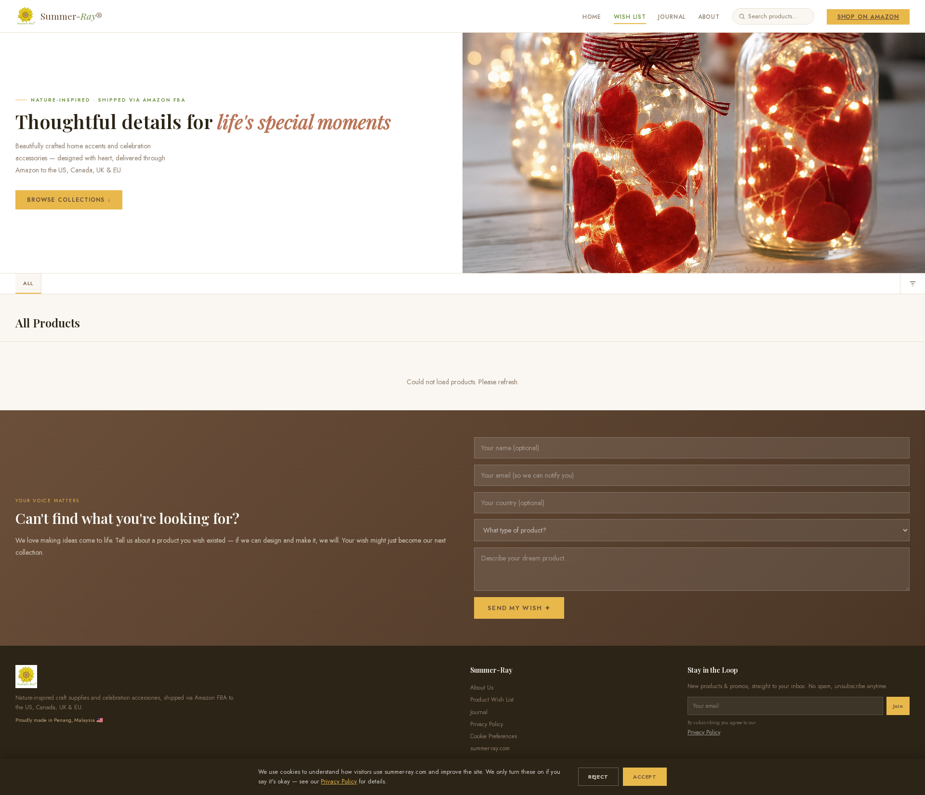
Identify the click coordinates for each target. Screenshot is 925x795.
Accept (644, 777)
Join (898, 706)
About (709, 17)
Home (592, 17)
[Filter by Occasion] (912, 284)
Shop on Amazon (868, 17)
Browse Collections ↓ (69, 199)
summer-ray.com (490, 748)
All (28, 283)
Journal (672, 17)
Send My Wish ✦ (519, 608)
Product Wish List (492, 699)
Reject (598, 777)
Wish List (630, 17)
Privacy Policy (339, 781)
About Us (481, 687)
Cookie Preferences (493, 736)
